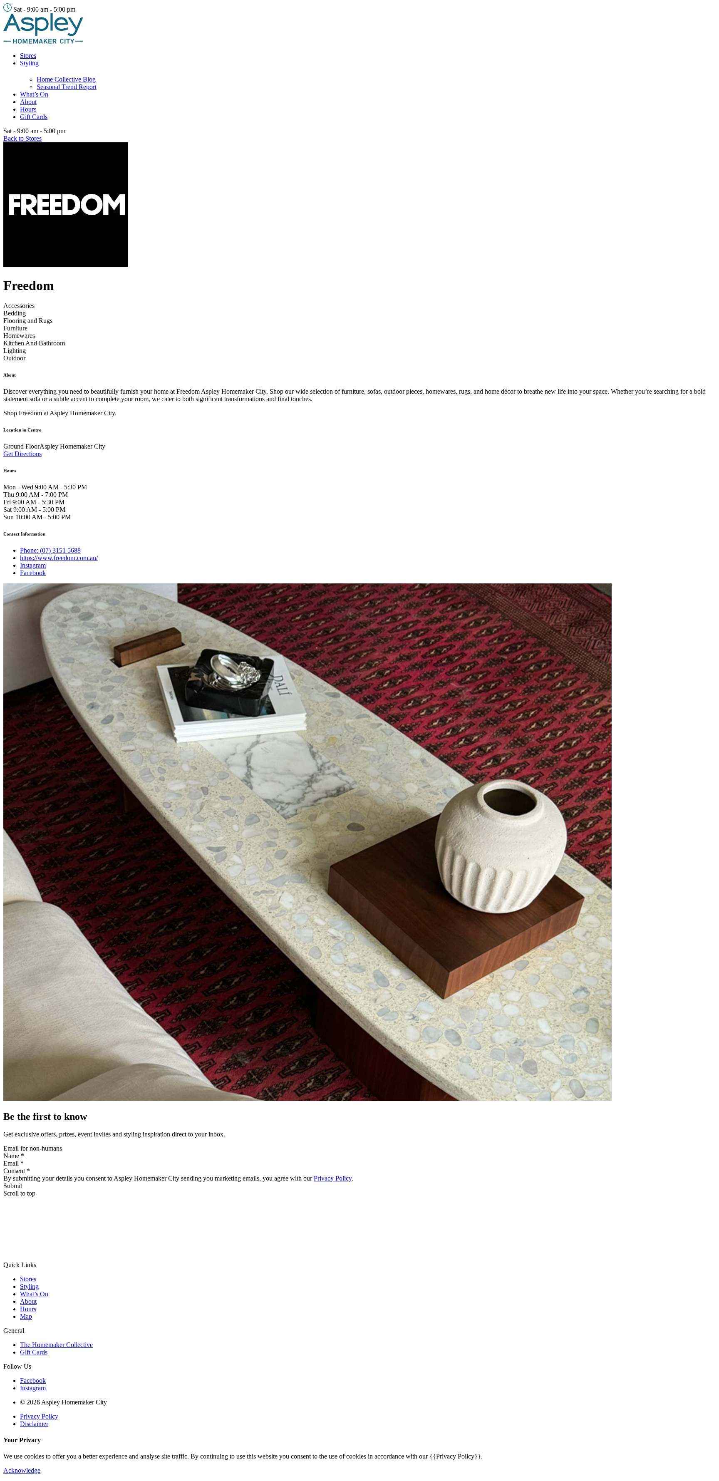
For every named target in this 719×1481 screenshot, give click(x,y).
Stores (28, 55)
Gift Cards (33, 116)
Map (26, 1316)
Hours (28, 109)
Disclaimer (34, 1423)
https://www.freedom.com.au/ (59, 557)
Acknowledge (21, 1470)
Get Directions (22, 453)
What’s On (34, 94)
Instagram (33, 565)
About (28, 101)
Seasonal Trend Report (67, 86)
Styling (29, 63)
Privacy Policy (333, 1178)
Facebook (33, 572)
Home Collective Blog (66, 79)
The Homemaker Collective (56, 1344)
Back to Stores (22, 138)
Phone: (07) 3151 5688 (50, 550)
